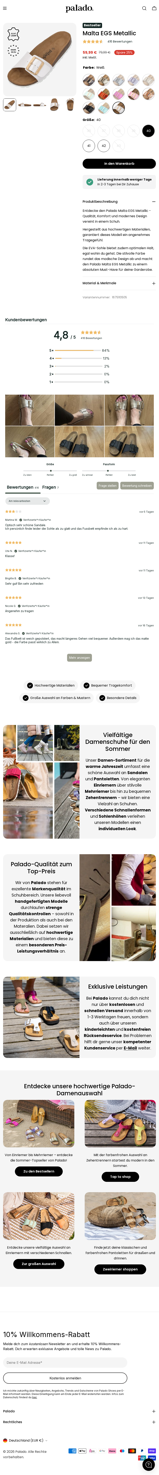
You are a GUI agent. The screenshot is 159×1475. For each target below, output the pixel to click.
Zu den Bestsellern (38, 1171)
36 (91, 132)
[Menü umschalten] (5, 8)
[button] (29, 410)
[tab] (50, 488)
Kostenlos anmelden (65, 1378)
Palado (20, 1451)
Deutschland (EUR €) (26, 1440)
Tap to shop (120, 1176)
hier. (34, 1397)
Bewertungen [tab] (23, 487)
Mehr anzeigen (79, 657)
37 (106, 132)
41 (88, 145)
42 (104, 145)
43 (121, 147)
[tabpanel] (79, 581)
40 (148, 130)
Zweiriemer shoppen (120, 1269)
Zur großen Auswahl (39, 1263)
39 (136, 132)
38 (121, 132)
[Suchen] (144, 8)
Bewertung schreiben (137, 485)
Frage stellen (108, 485)
